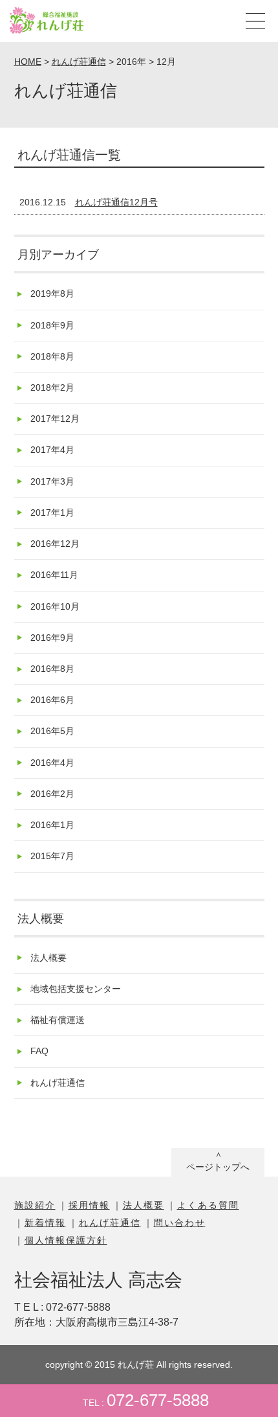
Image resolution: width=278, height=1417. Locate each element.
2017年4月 (52, 449)
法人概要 (48, 957)
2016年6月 (52, 700)
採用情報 (89, 1205)
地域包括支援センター (75, 989)
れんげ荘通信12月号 (116, 202)
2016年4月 (52, 762)
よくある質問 (208, 1205)
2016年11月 (54, 575)
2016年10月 (55, 606)
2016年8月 (52, 668)
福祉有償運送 (57, 1020)
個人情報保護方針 (66, 1240)
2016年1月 (52, 825)
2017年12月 (55, 418)
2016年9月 (52, 637)
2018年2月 (52, 387)
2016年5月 (52, 731)
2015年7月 (52, 856)
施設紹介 (35, 1205)
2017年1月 (52, 512)
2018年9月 (52, 325)
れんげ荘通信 (57, 1082)
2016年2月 (52, 794)
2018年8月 (52, 356)
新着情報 (45, 1222)
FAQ (39, 1051)
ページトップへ (218, 1167)
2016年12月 (55, 543)
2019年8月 (52, 293)
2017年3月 (52, 481)
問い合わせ (180, 1222)
